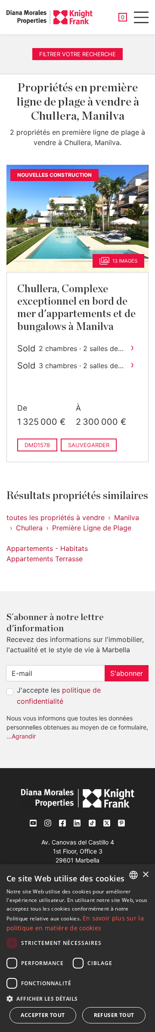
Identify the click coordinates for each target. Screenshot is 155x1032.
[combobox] (133, 875)
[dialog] (77, 948)
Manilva (126, 517)
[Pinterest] (121, 822)
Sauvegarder (88, 445)
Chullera (29, 528)
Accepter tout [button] (43, 1015)
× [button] (145, 875)
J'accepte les (59, 695)
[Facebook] (63, 823)
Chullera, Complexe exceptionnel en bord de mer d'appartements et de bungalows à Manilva (76, 308)
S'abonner (126, 673)
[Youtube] (33, 823)
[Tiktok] (92, 822)
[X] (107, 822)
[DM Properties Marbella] (49, 17)
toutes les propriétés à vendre (55, 517)
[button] (77, 998)
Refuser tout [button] (114, 1015)
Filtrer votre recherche (77, 54)
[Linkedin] (77, 823)
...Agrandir (21, 736)
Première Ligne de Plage (91, 528)
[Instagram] (48, 823)
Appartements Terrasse (44, 558)
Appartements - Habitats (47, 548)
